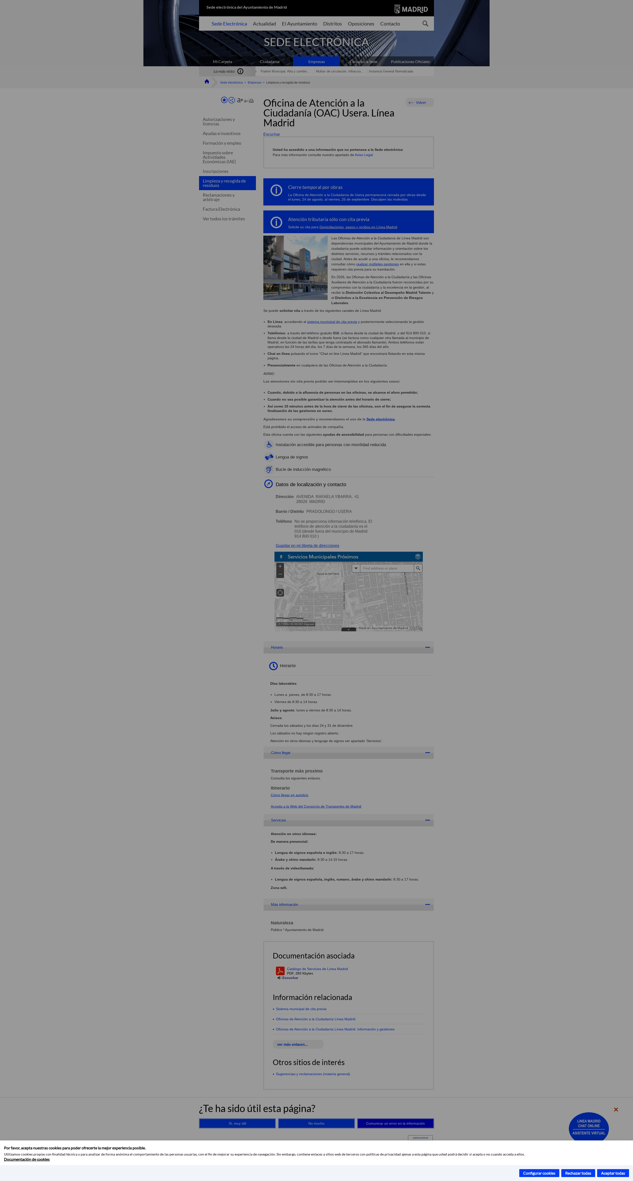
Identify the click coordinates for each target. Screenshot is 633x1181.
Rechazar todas (578, 1173)
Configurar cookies (539, 1173)
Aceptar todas (613, 1173)
